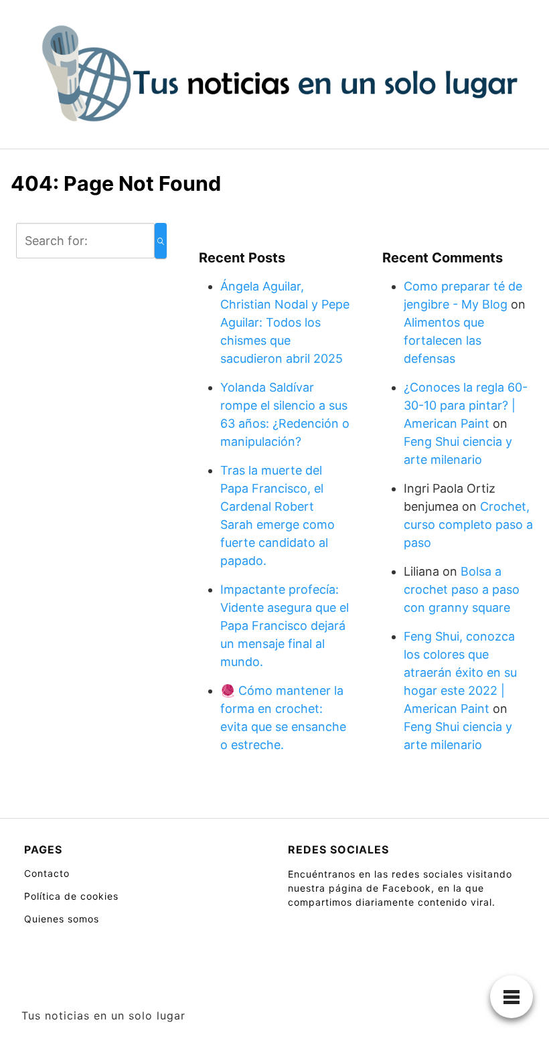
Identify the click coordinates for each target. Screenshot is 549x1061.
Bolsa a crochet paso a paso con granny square (462, 589)
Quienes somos (61, 918)
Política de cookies (71, 896)
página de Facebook (380, 888)
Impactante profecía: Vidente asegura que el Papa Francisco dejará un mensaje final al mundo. (284, 625)
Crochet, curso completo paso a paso (468, 524)
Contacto (47, 873)
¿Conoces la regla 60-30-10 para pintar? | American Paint (466, 405)
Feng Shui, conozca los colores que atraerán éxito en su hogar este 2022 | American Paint (460, 672)
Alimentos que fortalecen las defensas (444, 340)
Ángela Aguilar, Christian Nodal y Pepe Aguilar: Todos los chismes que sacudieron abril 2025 (284, 322)
